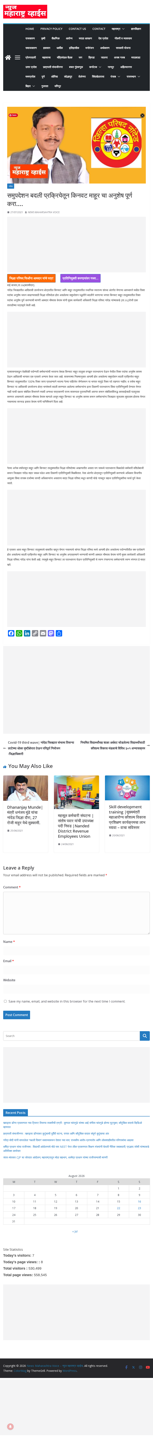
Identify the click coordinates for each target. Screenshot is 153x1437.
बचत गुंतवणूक (76, 67)
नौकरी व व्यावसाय (123, 38)
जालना (104, 57)
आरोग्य (69, 38)
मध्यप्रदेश (30, 76)
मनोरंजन (89, 48)
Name (9, 942)
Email (8, 961)
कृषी (43, 38)
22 (118, 1208)
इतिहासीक (74, 48)
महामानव (46, 57)
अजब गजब (119, 57)
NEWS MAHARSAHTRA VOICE (44, 212)
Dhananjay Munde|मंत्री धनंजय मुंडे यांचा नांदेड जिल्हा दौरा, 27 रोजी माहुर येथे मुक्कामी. (25, 814)
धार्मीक (60, 48)
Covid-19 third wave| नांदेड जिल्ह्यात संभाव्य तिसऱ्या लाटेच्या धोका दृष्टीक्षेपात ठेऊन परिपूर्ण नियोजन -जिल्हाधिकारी (41, 748)
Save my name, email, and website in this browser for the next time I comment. (67, 1001)
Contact (98, 29)
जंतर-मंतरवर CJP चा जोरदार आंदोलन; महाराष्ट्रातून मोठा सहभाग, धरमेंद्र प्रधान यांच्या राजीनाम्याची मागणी (55, 1157)
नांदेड (11, 186)
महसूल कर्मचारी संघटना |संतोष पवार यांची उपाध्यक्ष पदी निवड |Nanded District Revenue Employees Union (76, 826)
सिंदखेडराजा (98, 76)
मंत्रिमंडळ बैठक (64, 57)
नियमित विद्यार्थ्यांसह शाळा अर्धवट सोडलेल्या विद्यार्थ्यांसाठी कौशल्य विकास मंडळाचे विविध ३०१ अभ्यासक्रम (112, 745)
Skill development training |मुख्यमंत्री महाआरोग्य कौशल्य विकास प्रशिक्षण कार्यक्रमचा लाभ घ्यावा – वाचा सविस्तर (127, 817)
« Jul (74, 1231)
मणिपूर (58, 86)
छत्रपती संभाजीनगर (53, 67)
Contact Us (77, 29)
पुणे (43, 76)
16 (139, 1201)
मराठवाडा (135, 57)
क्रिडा (91, 57)
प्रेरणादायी (31, 57)
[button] (122, 29)
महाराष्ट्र (116, 29)
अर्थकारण (105, 48)
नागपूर (111, 67)
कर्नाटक (93, 67)
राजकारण (30, 38)
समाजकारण (31, 48)
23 (139, 1208)
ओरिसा (54, 76)
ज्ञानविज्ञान (136, 29)
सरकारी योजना (123, 48)
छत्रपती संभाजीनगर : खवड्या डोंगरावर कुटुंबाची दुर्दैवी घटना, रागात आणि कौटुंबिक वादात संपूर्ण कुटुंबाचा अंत (56, 1133)
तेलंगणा (82, 76)
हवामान (46, 48)
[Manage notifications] (10, 1426)
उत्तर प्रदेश (31, 67)
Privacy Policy (51, 29)
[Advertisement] (76, 244)
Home (30, 29)
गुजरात (44, 86)
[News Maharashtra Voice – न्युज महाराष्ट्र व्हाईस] (8, 57)
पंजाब (113, 76)
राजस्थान (131, 76)
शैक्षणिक (56, 38)
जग (80, 57)
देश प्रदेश (103, 38)
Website (9, 980)
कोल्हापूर (68, 76)
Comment (12, 887)
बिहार (28, 86)
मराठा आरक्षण (85, 38)
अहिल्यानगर (126, 67)
